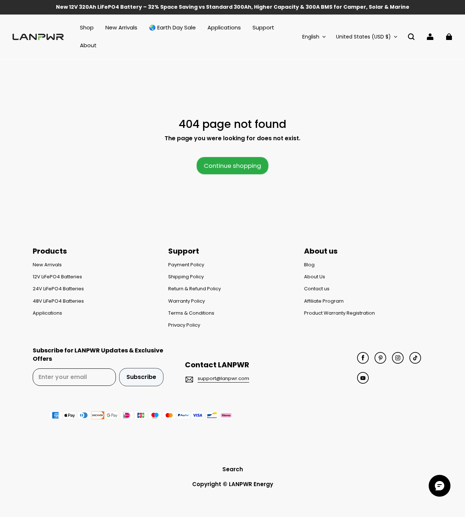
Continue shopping (232, 165)
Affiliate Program (324, 301)
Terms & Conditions (191, 313)
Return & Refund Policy (194, 289)
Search (232, 469)
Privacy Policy (184, 325)
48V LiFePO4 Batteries (58, 301)
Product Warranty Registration (339, 313)
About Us (314, 277)
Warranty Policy (186, 301)
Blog (309, 265)
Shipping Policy (186, 277)
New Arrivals (47, 265)
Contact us (316, 289)
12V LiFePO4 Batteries (57, 277)
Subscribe (141, 377)
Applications (47, 313)
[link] (263, 28)
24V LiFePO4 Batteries (58, 289)
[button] (411, 37)
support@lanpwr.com (223, 378)
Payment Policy (186, 265)
